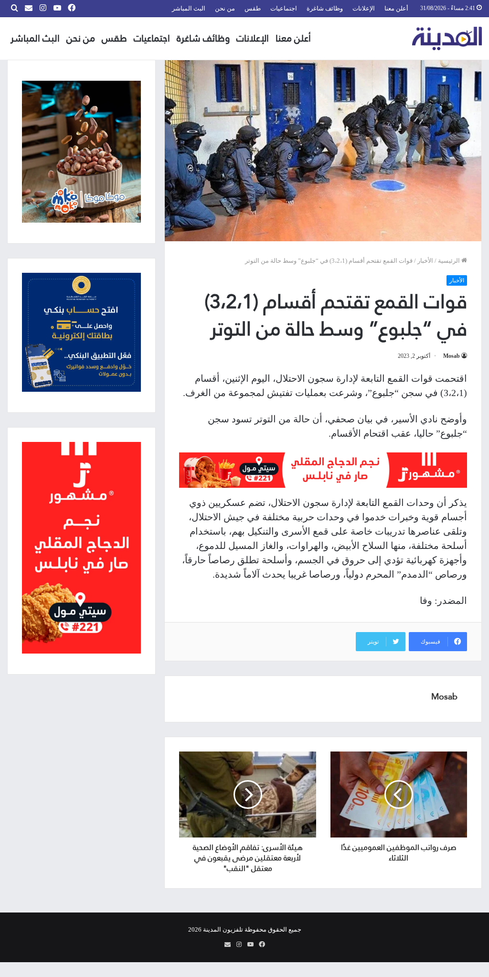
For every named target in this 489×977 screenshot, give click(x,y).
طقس (252, 8)
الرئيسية (449, 260)
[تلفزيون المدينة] (447, 38)
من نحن (225, 8)
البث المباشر (188, 8)
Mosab (451, 356)
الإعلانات (363, 8)
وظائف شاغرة (325, 8)
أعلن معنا (396, 8)
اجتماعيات (283, 8)
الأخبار (425, 260)
